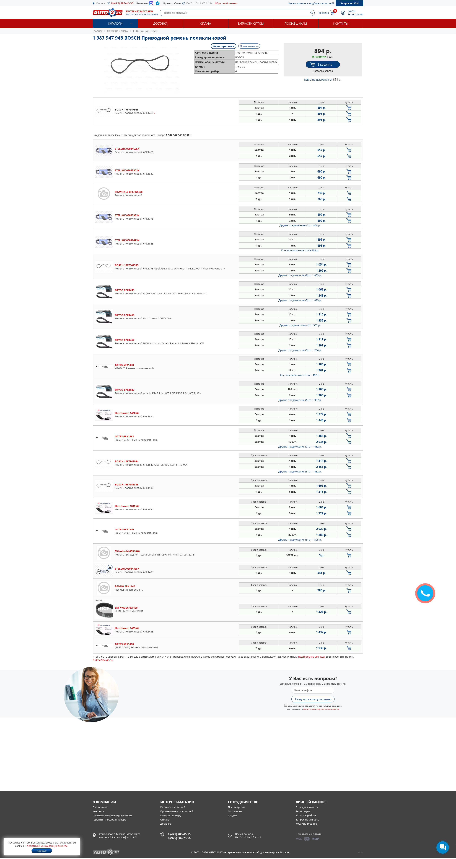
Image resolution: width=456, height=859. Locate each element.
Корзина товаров (306, 823)
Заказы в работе (306, 815)
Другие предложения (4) (300, 325)
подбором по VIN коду (311, 656)
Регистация (303, 811)
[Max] (151, 4)
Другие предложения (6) (300, 400)
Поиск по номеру (170, 815)
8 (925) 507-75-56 (179, 838)
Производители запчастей (176, 811)
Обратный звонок (226, 3)
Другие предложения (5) (300, 300)
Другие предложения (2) (300, 225)
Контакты (340, 23)
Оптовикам (235, 811)
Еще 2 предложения (322, 79)
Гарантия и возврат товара (109, 819)
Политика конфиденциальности (112, 815)
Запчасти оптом (251, 23)
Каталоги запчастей (172, 807)
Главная (98, 31)
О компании (100, 807)
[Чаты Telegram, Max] (442, 847)
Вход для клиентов (307, 807)
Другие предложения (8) (300, 275)
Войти (351, 11)
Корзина (323, 12)
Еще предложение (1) (300, 250)
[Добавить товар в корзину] (349, 107)
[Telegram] (158, 4)
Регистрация (355, 14)
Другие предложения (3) (300, 471)
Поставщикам (296, 23)
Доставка (160, 23)
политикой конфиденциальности (321, 708)
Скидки (232, 815)
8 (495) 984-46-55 (122, 3)
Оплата (205, 23)
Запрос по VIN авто (307, 819)
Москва (100, 3)
